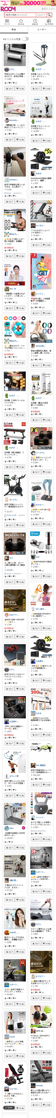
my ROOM (49, 22)
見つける (21, 22)
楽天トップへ (48, 9)
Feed (7, 22)
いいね (21, 88)
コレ (10, 88)
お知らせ (35, 22)
